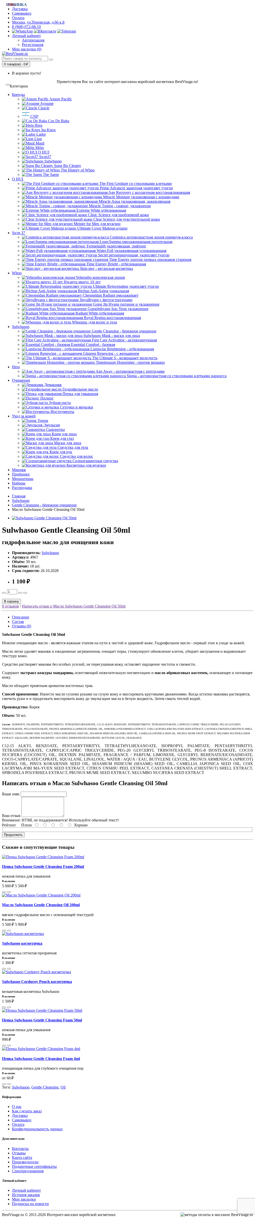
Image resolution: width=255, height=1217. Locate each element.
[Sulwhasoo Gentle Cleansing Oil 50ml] (44, 518)
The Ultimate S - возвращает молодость (124, 358)
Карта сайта (22, 1157)
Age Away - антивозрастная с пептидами (130, 371)
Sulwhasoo (52, 161)
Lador (40, 134)
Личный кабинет (26, 1190)
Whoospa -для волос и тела (94, 322)
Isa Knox (48, 130)
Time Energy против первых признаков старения (149, 259)
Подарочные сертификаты (34, 1166)
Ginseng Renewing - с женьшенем (110, 353)
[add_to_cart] (4, 892)
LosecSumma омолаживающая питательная (135, 242)
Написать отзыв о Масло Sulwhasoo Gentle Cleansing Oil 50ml (74, 606)
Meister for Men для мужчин (97, 224)
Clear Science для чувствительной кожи (126, 219)
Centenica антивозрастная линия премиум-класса (151, 237)
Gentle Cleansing (45, 1087)
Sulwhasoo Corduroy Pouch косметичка (37, 981)
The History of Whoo (77, 170)
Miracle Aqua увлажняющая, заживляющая (134, 201)
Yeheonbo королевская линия (100, 277)
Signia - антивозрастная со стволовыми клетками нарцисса (176, 376)
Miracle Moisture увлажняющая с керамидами (140, 197)
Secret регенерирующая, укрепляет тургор (133, 255)
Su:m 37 (18, 233)
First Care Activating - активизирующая (124, 340)
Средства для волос (76, 456)
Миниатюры (22, 479)
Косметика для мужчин (85, 465)
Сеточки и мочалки (76, 407)
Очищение (21, 380)
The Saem (50, 174)
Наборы (18, 483)
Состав (18, 621)
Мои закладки (24, 1199)
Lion (37, 139)
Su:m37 (44, 157)
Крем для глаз (61, 438)
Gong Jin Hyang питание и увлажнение (125, 304)
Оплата (18, 18)
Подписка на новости (30, 1204)
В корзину (11, 601)
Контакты (20, 1148)
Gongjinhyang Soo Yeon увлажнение (117, 309)
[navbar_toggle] (8, 84)
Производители (25, 1162)
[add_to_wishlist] (9, 892)
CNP (33, 116)
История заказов (26, 1195)
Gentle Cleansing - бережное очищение (123, 331)
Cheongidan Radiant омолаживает (110, 295)
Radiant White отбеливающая (99, 313)
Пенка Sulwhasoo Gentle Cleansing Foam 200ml (43, 866)
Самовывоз (21, 13)
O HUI (43, 152)
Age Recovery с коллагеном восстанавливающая (149, 192)
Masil (39, 143)
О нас (17, 1106)
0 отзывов (10, 606)
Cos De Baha (58, 121)
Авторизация (33, 40)
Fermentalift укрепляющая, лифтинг (116, 246)
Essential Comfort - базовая (92, 344)
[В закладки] (25, 593)
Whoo (17, 273)
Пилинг (46, 398)
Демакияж (52, 385)
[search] (51, 59)
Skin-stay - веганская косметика (106, 268)
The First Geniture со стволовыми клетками (135, 183)
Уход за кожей (24, 416)
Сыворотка (55, 429)
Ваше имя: (11, 794)
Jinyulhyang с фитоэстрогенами (105, 300)
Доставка (20, 1115)
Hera (38, 125)
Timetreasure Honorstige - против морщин (130, 362)
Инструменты (62, 411)
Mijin (39, 148)
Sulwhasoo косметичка (22, 943)
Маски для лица (67, 443)
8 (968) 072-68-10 (26, 27)
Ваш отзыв (11, 815)
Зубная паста (59, 403)
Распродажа (22, 488)
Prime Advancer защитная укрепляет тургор (136, 188)
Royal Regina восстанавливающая (112, 318)
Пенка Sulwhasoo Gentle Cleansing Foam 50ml (42, 1020)
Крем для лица (64, 434)
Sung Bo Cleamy (67, 165)
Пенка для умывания (80, 394)
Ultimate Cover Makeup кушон (102, 228)
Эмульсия (51, 425)
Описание (20, 617)
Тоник (42, 420)
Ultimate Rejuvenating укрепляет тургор (125, 286)
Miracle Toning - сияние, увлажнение (119, 206)
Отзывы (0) (21, 626)
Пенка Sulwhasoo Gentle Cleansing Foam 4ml (41, 1058)
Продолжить (13, 835)
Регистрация (32, 44)
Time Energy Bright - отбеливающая (115, 264)
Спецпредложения (28, 1171)
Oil (63, 1087)
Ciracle (43, 108)
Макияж (19, 470)
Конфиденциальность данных (37, 1129)
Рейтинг (9, 825)
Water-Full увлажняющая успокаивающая (131, 250)
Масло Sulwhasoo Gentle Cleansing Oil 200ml (41, 905)
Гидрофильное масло (80, 389)
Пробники (21, 474)
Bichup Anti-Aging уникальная (103, 291)
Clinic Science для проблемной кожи (118, 215)
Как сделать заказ (27, 1111)
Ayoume (46, 103)
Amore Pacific (60, 99)
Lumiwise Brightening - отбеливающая (121, 349)
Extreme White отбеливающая (100, 210)
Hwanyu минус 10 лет (82, 282)
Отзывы (19, 1153)
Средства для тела (72, 447)
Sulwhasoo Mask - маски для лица (111, 335)
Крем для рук (60, 452)
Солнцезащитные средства (94, 461)
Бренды (18, 94)
